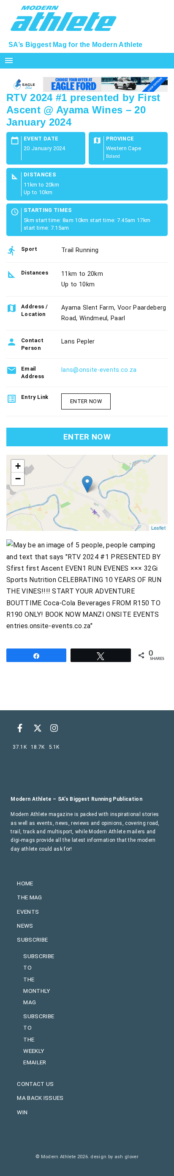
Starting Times (48, 210)
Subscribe (32, 939)
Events (28, 911)
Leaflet (158, 527)
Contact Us (35, 1083)
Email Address (32, 372)
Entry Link (34, 397)
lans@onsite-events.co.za (99, 370)
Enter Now (86, 401)
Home (25, 883)
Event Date (41, 139)
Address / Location (34, 310)
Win (22, 1112)
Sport (29, 249)
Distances (40, 175)
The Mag (29, 897)
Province (120, 139)
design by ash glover (114, 1157)
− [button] (18, 478)
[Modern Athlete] (63, 17)
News (25, 925)
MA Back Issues (40, 1097)
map (86, 493)
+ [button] (18, 466)
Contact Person (32, 344)
